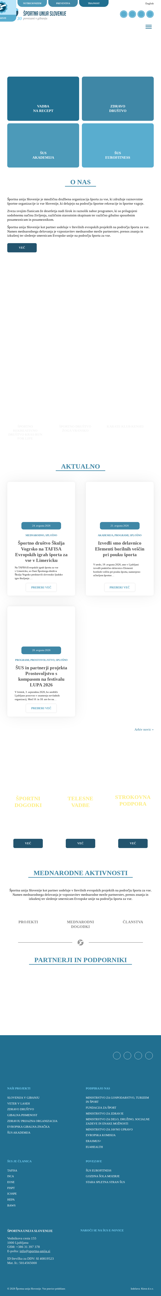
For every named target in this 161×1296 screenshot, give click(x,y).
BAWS (11, 1205)
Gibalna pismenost (22, 1115)
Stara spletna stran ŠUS (105, 1182)
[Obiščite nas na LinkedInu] (150, 14)
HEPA (11, 1199)
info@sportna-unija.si (35, 1251)
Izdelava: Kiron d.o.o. (142, 1288)
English (149, 3)
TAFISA (12, 1170)
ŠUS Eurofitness (117, 155)
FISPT (11, 1188)
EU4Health (94, 1147)
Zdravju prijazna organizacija (32, 1121)
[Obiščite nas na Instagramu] (132, 14)
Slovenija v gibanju (23, 1097)
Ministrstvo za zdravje (104, 1113)
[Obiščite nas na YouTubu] (141, 14)
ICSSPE (12, 1193)
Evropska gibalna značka (28, 1126)
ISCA (10, 1176)
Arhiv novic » (144, 729)
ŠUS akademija (18, 1132)
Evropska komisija (101, 1135)
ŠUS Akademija (43, 155)
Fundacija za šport (101, 1107)
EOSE (11, 1182)
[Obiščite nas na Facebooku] (123, 14)
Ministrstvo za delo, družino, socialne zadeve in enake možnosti (118, 1121)
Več (22, 247)
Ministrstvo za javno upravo (109, 1129)
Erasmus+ (93, 1141)
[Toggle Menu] (148, 26)
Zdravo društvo (117, 108)
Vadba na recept (43, 108)
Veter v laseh (18, 1103)
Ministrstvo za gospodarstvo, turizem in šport (117, 1100)
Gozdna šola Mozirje (103, 1176)
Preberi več (41, 587)
